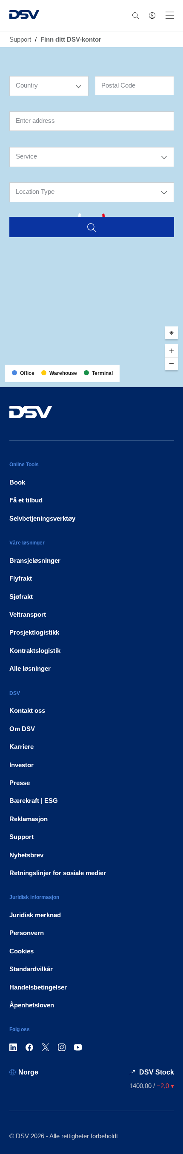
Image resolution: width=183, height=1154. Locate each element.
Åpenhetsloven (31, 1005)
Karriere (21, 746)
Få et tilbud (26, 500)
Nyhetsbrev (26, 855)
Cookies (21, 951)
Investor (21, 764)
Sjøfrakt (21, 596)
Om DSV (22, 728)
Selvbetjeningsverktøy (42, 518)
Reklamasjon (28, 818)
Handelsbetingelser (38, 987)
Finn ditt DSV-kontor (70, 39)
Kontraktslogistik (34, 650)
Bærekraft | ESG (33, 800)
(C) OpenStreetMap (144, 377)
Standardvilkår (31, 969)
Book (17, 482)
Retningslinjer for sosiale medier (57, 872)
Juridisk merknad (35, 915)
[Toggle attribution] (174, 378)
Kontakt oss (27, 710)
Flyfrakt (20, 578)
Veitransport (27, 614)
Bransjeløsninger (34, 560)
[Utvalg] (78, 86)
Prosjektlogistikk (34, 632)
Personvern (26, 932)
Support (20, 39)
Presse (19, 782)
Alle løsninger (30, 668)
